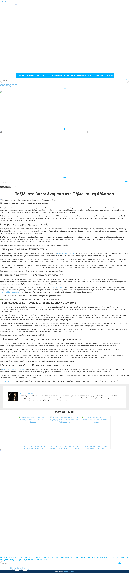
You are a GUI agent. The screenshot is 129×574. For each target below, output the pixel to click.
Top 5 (90, 75)
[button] (90, 75)
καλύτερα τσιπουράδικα (65, 253)
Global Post (99, 75)
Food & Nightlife (69, 75)
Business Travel (57, 75)
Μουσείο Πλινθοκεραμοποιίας (11, 292)
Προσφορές (45, 75)
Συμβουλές (30, 75)
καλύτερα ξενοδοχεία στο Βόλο (13, 369)
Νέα (38, 75)
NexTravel (3, 1)
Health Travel (81, 75)
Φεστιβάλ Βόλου (58, 287)
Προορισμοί (21, 75)
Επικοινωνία (109, 75)
